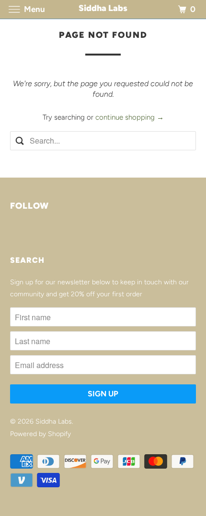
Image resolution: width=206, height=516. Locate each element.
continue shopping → (129, 117)
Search (27, 260)
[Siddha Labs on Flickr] (12, 234)
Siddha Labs (53, 421)
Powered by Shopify (40, 434)
